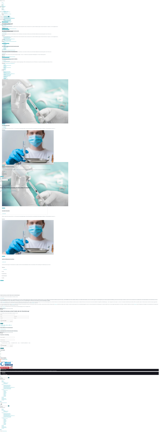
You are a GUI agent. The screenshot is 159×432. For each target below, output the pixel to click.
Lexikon (3, 277)
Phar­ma (4, 301)
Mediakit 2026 (5, 383)
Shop (2, 2)
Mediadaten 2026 (6, 411)
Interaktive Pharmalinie (6, 125)
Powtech (5, 49)
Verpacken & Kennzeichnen (7, 67)
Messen (3, 41)
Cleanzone (5, 66)
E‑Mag (3, 5)
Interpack (5, 47)
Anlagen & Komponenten (7, 11)
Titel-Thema (3, 256)
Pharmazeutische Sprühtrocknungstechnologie (9, 51)
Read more (3, 39)
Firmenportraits (4, 273)
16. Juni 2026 (4, 53)
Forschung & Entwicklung (7, 24)
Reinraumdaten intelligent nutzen (7, 23)
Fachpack (5, 44)
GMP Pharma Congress (7, 46)
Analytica (5, 43)
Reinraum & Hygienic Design (7, 65)
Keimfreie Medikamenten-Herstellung (8, 259)
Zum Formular (2, 298)
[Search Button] (8, 179)
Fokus (3, 9)
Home (1, 185)
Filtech (4, 45)
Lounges (5, 48)
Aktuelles (5, 78)
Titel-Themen (5, 77)
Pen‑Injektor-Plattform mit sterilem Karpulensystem (10, 46)
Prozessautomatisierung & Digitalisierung (9, 63)
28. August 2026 (4, 25)
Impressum (3, 372)
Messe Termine (6, 390)
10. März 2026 (4, 168)
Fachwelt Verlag (5, 374)
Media (3, 8)
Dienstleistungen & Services (7, 37)
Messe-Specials (6, 76)
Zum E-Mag (2, 280)
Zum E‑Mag (5, 269)
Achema (5, 42)
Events (3, 271)
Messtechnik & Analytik (7, 61)
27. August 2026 (4, 32)
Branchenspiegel (4, 275)
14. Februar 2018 (2, 189)
